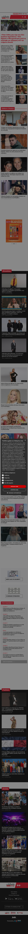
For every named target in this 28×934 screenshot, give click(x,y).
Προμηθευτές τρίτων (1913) (13, 455)
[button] (14, 493)
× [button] (25, 440)
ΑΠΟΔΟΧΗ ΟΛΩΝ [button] (14, 486)
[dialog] (14, 467)
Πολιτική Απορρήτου (10, 469)
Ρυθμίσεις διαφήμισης (7, 467)
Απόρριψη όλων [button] (14, 489)
